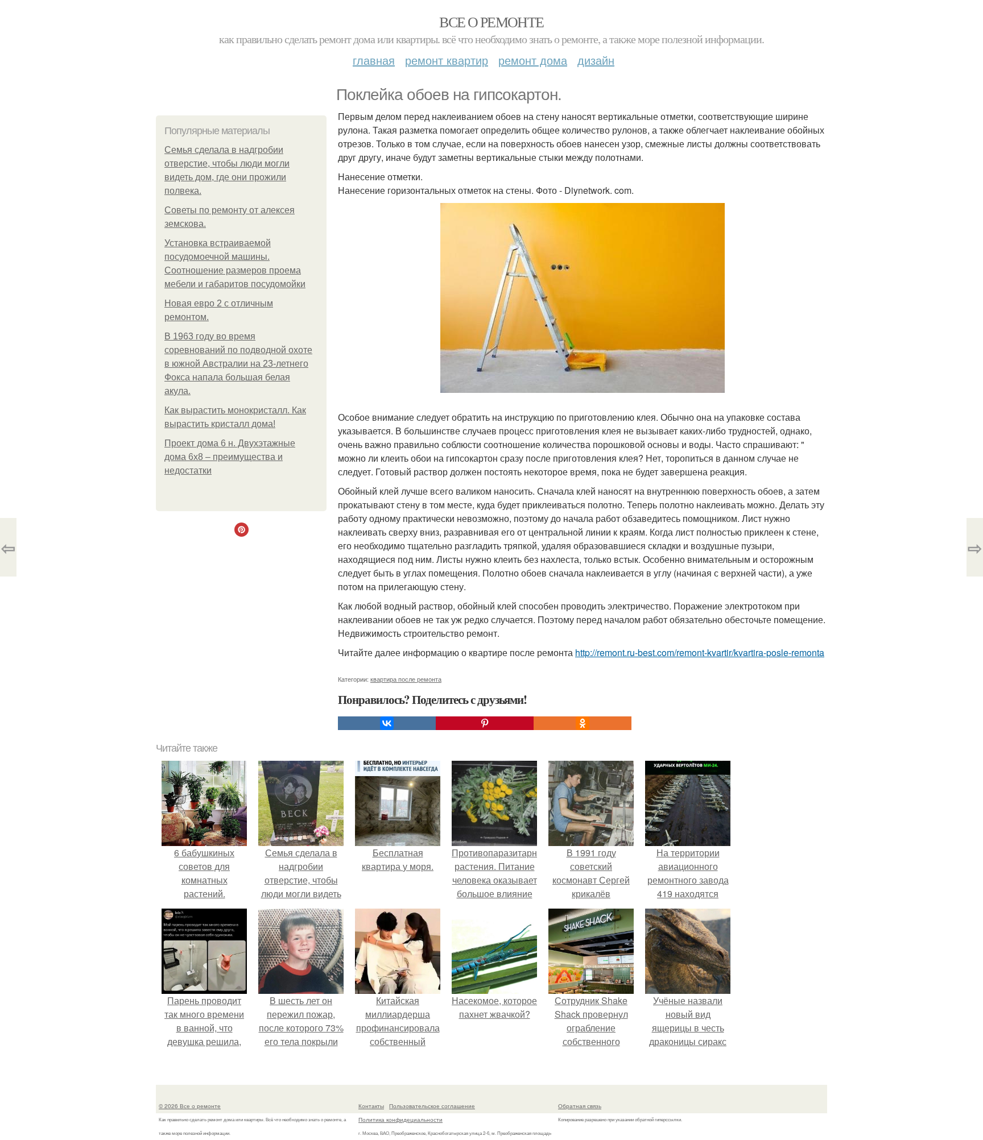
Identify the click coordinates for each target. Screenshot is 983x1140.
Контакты (371, 1106)
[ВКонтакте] (387, 723)
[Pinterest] (485, 723)
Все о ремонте (491, 21)
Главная (374, 60)
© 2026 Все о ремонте (190, 1106)
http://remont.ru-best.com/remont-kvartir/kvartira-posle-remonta (699, 652)
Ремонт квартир (446, 60)
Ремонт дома (532, 60)
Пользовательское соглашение (432, 1106)
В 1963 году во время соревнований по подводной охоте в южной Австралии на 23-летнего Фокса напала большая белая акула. (238, 363)
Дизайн (595, 60)
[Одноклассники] (582, 723)
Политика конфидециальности (400, 1120)
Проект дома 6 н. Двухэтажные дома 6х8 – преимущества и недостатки (229, 456)
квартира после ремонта (405, 678)
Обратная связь (579, 1106)
